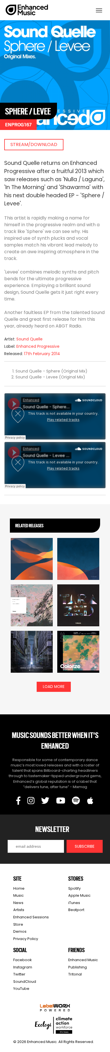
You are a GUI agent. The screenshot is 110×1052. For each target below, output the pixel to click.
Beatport (76, 909)
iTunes (74, 902)
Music (18, 895)
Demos (20, 931)
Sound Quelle (29, 339)
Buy (78, 569)
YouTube (21, 988)
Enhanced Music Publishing (83, 963)
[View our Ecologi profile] (53, 1025)
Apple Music (79, 895)
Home (19, 888)
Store (18, 924)
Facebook (22, 959)
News (18, 902)
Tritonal (75, 974)
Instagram (22, 967)
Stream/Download (33, 144)
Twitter (19, 974)
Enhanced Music (27, 11)
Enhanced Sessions (31, 917)
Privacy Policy (25, 938)
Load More (54, 686)
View (31, 563)
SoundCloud (24, 981)
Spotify (74, 888)
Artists (18, 909)
